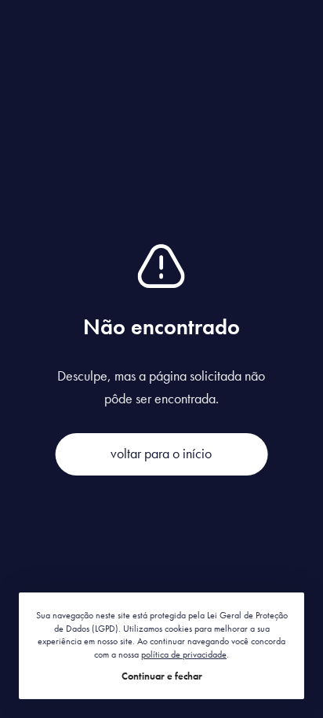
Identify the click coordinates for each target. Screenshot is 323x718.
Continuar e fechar (162, 676)
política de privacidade (184, 654)
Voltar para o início (161, 453)
